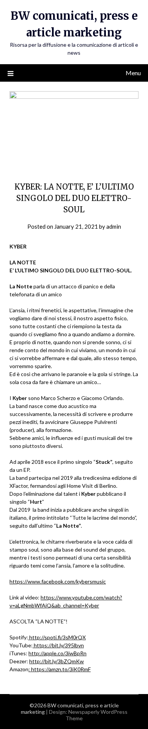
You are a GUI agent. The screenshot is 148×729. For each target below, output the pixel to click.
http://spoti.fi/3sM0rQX (57, 637)
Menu (133, 72)
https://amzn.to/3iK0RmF (60, 669)
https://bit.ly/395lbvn (58, 645)
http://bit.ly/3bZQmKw (56, 661)
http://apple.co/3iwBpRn (57, 653)
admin (113, 226)
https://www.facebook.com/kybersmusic (57, 581)
